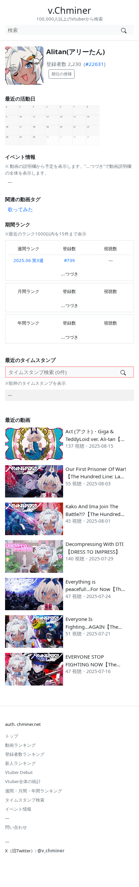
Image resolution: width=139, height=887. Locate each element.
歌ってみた (20, 209)
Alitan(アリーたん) (75, 51)
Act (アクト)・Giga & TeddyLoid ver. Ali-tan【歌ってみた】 (95, 439)
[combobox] (59, 30)
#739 (69, 260)
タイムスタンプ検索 (25, 800)
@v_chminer (50, 851)
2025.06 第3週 (28, 260)
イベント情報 (18, 809)
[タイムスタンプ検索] (123, 372)
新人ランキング (20, 763)
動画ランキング (20, 745)
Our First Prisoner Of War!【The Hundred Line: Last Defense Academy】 (95, 476)
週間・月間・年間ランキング (33, 791)
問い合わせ (16, 827)
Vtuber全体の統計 (23, 781)
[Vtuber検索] (123, 30)
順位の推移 (62, 74)
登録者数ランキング (25, 754)
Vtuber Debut (19, 772)
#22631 (94, 64)
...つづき (69, 274)
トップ (11, 736)
